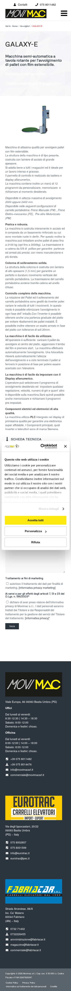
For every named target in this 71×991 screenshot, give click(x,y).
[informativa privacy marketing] (37, 587)
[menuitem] (12, 982)
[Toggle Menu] (64, 13)
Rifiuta (35, 542)
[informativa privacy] (37, 618)
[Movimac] (29, 15)
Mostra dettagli (49, 508)
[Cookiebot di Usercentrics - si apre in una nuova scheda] (42, 446)
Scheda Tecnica (26, 439)
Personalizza (33, 531)
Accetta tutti (35, 520)
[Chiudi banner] (65, 446)
